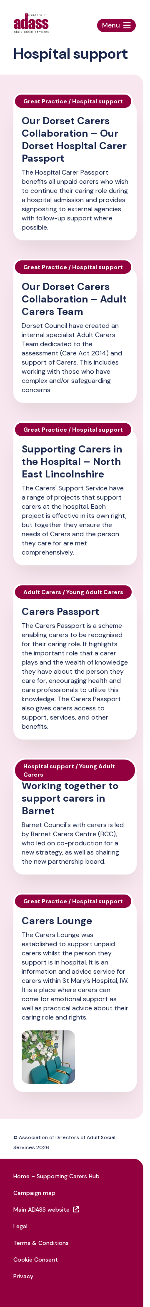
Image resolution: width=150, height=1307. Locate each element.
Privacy (23, 1276)
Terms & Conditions (41, 1243)
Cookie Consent (35, 1259)
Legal (20, 1226)
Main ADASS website (41, 1209)
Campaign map (34, 1193)
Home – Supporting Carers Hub (56, 1176)
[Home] (31, 23)
